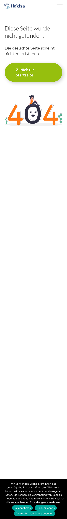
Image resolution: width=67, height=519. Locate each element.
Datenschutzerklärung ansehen (34, 513)
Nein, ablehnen (45, 507)
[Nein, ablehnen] (62, 499)
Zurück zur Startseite (25, 72)
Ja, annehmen (22, 507)
